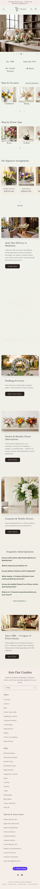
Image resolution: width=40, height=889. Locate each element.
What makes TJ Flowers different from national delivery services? (18, 577)
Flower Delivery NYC (10, 819)
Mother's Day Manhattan (12, 849)
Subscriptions (8, 729)
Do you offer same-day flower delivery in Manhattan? (19, 559)
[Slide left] (16, 111)
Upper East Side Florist (11, 823)
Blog (5, 708)
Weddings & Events (10, 716)
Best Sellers (8, 799)
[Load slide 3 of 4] (21, 54)
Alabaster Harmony (9, 188)
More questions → (20, 601)
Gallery (6, 733)
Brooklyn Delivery (10, 836)
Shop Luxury (13, 340)
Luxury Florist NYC (10, 853)
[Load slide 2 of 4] (19, 54)
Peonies (6, 786)
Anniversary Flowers (10, 757)
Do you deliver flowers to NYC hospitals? (18, 571)
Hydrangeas (8, 795)
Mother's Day (8, 761)
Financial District (9, 832)
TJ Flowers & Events (19, 882)
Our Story (12, 656)
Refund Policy (8, 741)
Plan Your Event (15, 394)
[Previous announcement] (3, 3)
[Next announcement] (37, 3)
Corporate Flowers (10, 720)
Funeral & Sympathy (11, 857)
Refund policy (22, 884)
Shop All (6, 807)
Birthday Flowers (9, 753)
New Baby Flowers (10, 766)
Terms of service (32, 884)
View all (20, 205)
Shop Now (20, 33)
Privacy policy (12, 884)
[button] (4, 9)
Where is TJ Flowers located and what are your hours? (19, 593)
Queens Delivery (9, 840)
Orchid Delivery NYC (11, 844)
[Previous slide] (13, 54)
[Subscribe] (34, 688)
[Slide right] (24, 111)
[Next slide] (26, 54)
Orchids (6, 782)
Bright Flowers (8, 770)
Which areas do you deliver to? (14, 566)
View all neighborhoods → (13, 861)
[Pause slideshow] (38, 54)
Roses (6, 778)
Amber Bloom (26, 188)
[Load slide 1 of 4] (17, 54)
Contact (7, 704)
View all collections (32, 83)
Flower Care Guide (10, 712)
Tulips (6, 791)
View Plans (12, 460)
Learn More (13, 532)
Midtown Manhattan (11, 828)
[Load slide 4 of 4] (23, 54)
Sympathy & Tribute (11, 774)
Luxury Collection (10, 803)
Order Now (12, 266)
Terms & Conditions (11, 737)
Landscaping (8, 725)
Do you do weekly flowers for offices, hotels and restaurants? (20, 585)
